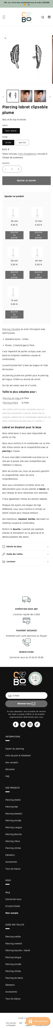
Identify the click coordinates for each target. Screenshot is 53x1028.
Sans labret (11, 131)
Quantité (6, 163)
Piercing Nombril (13, 813)
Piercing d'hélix (10, 402)
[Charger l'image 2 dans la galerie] (26, 96)
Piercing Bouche (13, 834)
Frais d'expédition (27, 154)
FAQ (7, 776)
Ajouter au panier (16, 235)
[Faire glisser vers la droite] (50, 97)
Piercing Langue (13, 827)
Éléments (10, 985)
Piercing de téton (14, 978)
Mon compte (11, 913)
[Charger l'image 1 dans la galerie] (13, 96)
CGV (20, 1023)
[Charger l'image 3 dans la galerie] (40, 96)
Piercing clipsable (11, 329)
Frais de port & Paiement (18, 755)
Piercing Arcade (13, 820)
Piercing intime (13, 971)
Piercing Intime (13, 848)
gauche (22, 142)
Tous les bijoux (13, 869)
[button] (3, 17)
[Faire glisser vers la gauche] (3, 97)
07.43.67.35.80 (12, 906)
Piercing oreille (13, 936)
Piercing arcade (13, 964)
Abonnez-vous (24, 703)
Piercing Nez (11, 806)
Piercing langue (13, 957)
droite (8, 142)
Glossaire (10, 769)
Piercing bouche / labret (17, 950)
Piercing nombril (13, 943)
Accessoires (11, 862)
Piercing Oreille (13, 800)
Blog (7, 892)
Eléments (10, 855)
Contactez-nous (13, 899)
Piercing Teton (12, 841)
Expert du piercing (14, 748)
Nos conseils (11, 762)
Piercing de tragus (12, 398)
